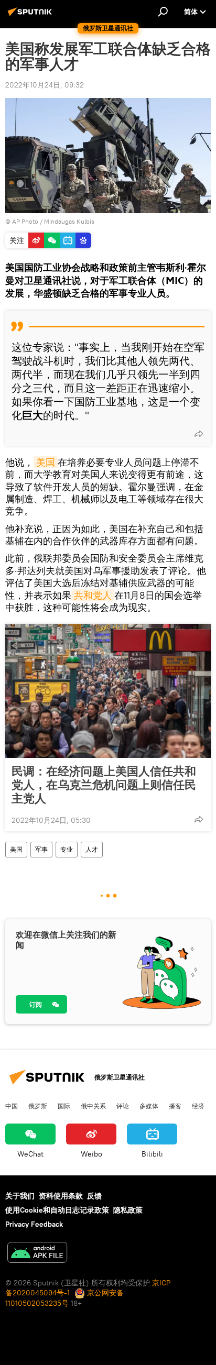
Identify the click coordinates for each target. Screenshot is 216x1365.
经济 (198, 1105)
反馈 (94, 1196)
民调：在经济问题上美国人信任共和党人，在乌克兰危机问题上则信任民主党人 (104, 784)
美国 (45, 462)
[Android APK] (37, 1253)
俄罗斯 (37, 1105)
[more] (198, 433)
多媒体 (148, 1105)
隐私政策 (128, 1210)
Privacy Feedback (34, 1224)
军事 (41, 849)
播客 (175, 1105)
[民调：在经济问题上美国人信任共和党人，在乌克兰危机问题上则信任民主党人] (108, 691)
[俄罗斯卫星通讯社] (31, 15)
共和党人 (93, 595)
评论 (122, 1105)
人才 (91, 849)
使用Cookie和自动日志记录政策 (57, 1210)
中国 (11, 1105)
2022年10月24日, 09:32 (44, 85)
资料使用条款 (61, 1196)
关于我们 (20, 1196)
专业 (66, 849)
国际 (64, 1105)
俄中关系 (93, 1105)
